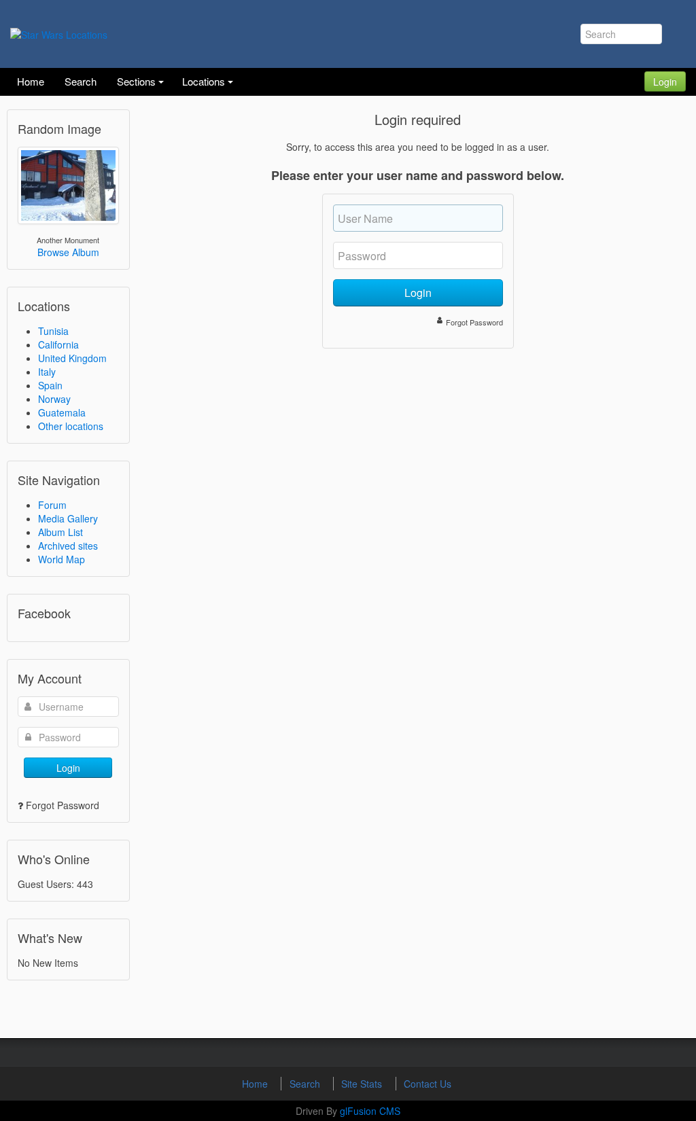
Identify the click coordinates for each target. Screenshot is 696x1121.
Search (306, 1083)
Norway (54, 399)
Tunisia (53, 331)
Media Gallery (68, 518)
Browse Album (68, 252)
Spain (50, 385)
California (58, 344)
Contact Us (427, 1083)
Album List (60, 532)
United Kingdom (72, 358)
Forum (52, 505)
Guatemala (62, 412)
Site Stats (363, 1083)
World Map (61, 559)
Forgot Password (62, 805)
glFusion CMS (370, 1111)
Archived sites (68, 545)
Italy (47, 371)
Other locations (70, 426)
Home (256, 1083)
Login (665, 81)
